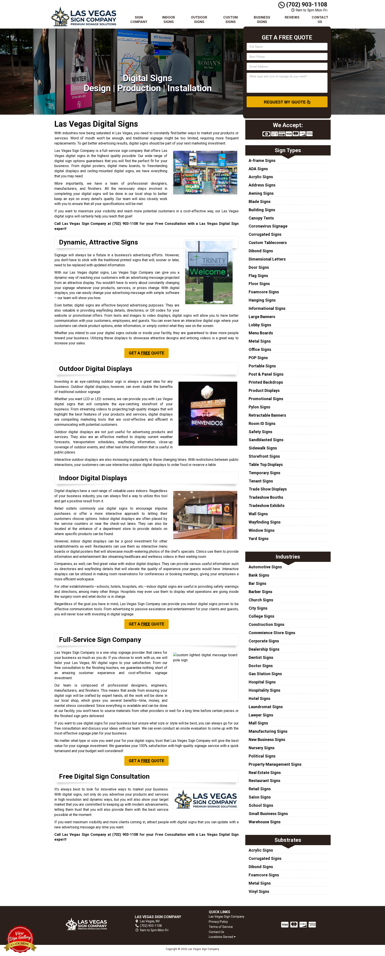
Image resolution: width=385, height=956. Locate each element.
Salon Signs (260, 797)
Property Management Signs (275, 764)
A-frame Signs (262, 160)
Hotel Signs (259, 698)
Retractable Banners (267, 415)
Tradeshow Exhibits (267, 505)
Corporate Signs (264, 641)
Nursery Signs (261, 747)
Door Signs (259, 267)
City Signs (258, 608)
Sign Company (138, 19)
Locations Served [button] (221, 937)
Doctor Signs (261, 665)
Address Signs (262, 185)
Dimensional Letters (267, 259)
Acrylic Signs (261, 176)
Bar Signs (257, 583)
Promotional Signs (266, 398)
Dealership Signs (264, 649)
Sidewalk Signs (263, 448)
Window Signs (261, 530)
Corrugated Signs (265, 234)
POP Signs (258, 357)
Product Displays (264, 390)
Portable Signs (262, 366)
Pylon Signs (259, 407)
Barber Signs (260, 591)
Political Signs (262, 756)
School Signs (261, 805)
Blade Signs (259, 201)
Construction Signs (266, 624)
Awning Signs (261, 193)
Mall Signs (258, 723)
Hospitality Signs (264, 690)
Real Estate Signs (265, 772)
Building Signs (262, 209)
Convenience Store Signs (272, 632)
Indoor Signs (168, 19)
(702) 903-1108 (306, 4)
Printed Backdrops (266, 382)
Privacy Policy (218, 921)
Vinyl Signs (259, 891)
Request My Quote (285, 102)
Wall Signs (258, 513)
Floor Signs (259, 283)
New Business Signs (267, 739)
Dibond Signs (261, 250)
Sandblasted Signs (266, 439)
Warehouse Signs (265, 821)
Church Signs (261, 600)
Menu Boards (261, 333)
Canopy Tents (261, 218)
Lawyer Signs (261, 715)
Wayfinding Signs (265, 522)
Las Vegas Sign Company (226, 916)
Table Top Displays (266, 464)
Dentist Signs (261, 657)
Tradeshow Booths (266, 497)
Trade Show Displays (268, 489)
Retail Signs (260, 788)
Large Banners (262, 316)
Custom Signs (230, 19)
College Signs (261, 616)
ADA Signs (258, 168)
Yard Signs (258, 538)
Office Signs (260, 349)
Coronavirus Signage (268, 226)
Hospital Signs (262, 682)
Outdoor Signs (199, 19)
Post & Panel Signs (266, 374)
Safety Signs (260, 431)
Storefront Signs (264, 456)
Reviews (292, 17)
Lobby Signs (260, 325)
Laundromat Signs (266, 706)
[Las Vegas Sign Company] (86, 923)
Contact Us (320, 19)
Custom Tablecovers (268, 242)
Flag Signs (258, 275)
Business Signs (262, 19)
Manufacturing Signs (268, 731)
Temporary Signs (264, 472)
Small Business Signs (268, 813)
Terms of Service (221, 927)
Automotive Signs (265, 567)
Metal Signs (260, 341)
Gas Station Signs (265, 673)
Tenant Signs (261, 481)
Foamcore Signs (264, 292)
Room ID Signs (262, 423)
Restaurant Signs (264, 780)
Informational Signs (267, 308)
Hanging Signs (262, 300)
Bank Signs (259, 575)
